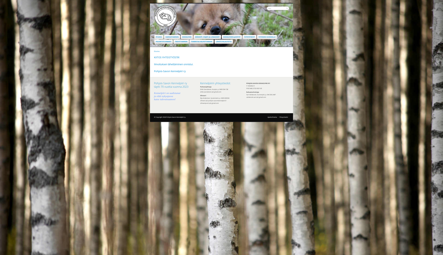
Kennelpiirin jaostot (232, 37)
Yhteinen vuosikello (266, 37)
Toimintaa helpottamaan (201, 42)
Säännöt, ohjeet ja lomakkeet (207, 37)
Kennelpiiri (187, 37)
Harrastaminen (172, 37)
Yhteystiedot (249, 37)
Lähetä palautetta (224, 42)
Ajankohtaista (272, 117)
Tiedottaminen (181, 42)
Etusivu (159, 37)
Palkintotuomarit (163, 42)
